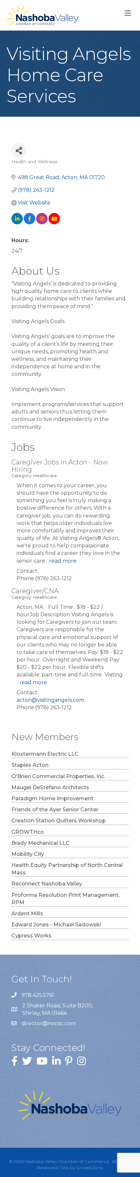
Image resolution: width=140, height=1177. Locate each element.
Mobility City (27, 854)
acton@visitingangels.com (50, 700)
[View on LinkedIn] (17, 222)
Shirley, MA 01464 (58, 1009)
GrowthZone (89, 1167)
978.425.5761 (37, 995)
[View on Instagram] (42, 222)
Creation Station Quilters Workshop (58, 820)
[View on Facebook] (29, 222)
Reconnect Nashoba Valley (46, 884)
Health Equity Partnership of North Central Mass (67, 869)
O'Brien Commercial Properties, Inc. (58, 776)
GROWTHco (27, 832)
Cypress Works (31, 936)
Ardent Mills (27, 913)
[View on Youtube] (54, 222)
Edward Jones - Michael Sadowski (56, 925)
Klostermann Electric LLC (44, 754)
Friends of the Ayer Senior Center (54, 809)
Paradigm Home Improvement (52, 798)
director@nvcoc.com (48, 1023)
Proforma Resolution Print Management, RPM (65, 899)
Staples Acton (30, 765)
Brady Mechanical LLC (40, 843)
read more (63, 561)
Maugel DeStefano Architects (50, 787)
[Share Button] (18, 150)
